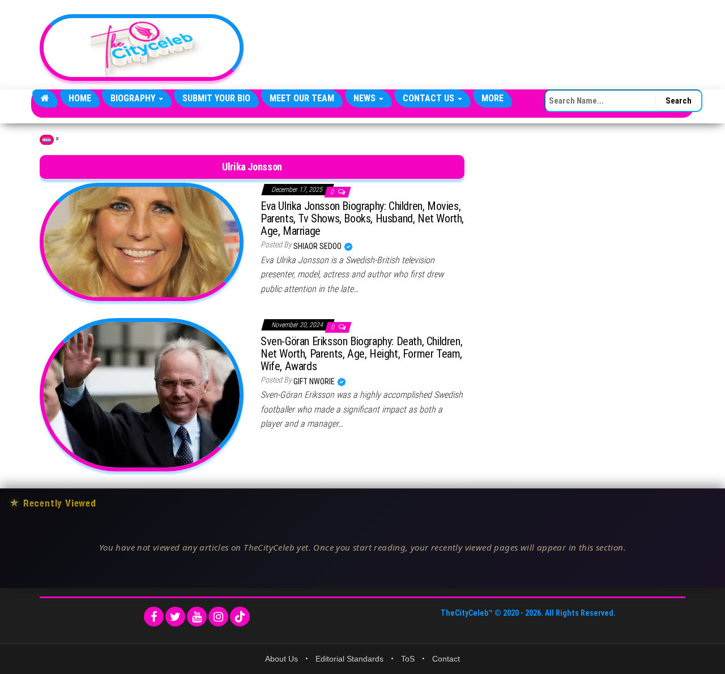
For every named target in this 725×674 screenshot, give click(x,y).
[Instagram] (218, 616)
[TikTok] (240, 616)
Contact (446, 658)
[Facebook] (154, 616)
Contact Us (430, 98)
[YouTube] (197, 616)
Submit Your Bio (216, 98)
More (492, 98)
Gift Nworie (314, 381)
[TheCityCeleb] (45, 98)
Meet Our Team (302, 98)
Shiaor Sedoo (318, 246)
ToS (408, 658)
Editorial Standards (349, 658)
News (365, 98)
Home (80, 98)
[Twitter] (175, 616)
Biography (133, 98)
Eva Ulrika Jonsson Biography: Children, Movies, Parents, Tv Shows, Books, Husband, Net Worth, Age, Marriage (362, 218)
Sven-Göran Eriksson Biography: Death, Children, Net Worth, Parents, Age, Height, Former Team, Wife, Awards (361, 353)
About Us (281, 658)
